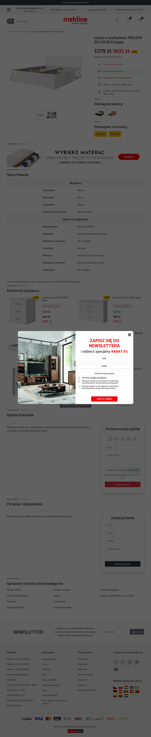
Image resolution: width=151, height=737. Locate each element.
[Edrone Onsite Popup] (75, 368)
